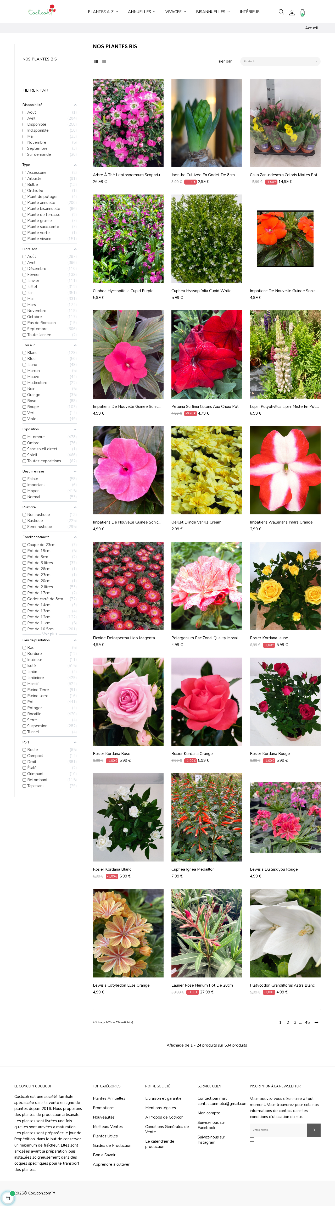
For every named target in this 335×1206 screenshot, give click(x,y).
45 (307, 1022)
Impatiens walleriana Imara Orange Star (281, 522)
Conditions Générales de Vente (167, 1129)
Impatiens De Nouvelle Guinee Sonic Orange (282, 290)
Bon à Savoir (104, 1155)
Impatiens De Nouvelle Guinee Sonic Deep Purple (125, 406)
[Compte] (292, 12)
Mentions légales (160, 1107)
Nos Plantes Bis (40, 59)
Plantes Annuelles (109, 1098)
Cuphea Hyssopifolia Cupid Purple (123, 290)
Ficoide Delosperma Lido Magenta (124, 638)
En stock (281, 61)
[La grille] (96, 61)
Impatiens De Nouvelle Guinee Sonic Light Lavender (125, 522)
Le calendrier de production (159, 1144)
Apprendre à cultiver (111, 1164)
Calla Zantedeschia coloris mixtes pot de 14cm (283, 174)
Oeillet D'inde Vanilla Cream (196, 522)
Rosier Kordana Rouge (270, 753)
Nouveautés (104, 1117)
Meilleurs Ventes (108, 1126)
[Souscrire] (314, 1130)
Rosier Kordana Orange (192, 753)
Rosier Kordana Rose (111, 753)
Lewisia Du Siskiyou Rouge (274, 869)
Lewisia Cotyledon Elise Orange (121, 985)
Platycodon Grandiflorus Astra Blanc (282, 985)
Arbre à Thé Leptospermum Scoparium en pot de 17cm (128, 174)
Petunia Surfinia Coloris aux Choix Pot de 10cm (205, 406)
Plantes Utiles (105, 1136)
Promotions (103, 1107)
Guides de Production (112, 1145)
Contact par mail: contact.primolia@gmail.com (223, 1101)
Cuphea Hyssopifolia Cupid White (201, 290)
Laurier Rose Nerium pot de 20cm (202, 985)
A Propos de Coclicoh (164, 1117)
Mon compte (209, 1113)
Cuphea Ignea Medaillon (193, 869)
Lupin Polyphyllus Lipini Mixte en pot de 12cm (283, 406)
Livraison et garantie (163, 1098)
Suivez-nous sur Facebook (211, 1125)
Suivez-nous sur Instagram (211, 1140)
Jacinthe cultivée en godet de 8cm (203, 174)
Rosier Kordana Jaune (269, 638)
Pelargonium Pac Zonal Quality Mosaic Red (205, 638)
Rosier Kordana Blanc (112, 869)
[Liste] (104, 61)
